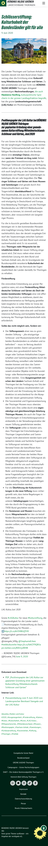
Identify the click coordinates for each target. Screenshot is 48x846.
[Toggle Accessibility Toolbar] (44, 828)
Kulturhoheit (14, 720)
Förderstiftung (29, 717)
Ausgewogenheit (15, 717)
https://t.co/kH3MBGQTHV (16, 631)
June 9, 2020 (22, 656)
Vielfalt (15, 734)
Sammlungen (36, 727)
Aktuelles (5, 714)
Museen (37, 724)
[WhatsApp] (12, 783)
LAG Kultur (32, 720)
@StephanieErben (27, 641)
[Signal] (18, 783)
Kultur (4, 720)
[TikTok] (29, 783)
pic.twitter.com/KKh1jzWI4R (14, 647)
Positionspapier (8, 727)
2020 (4, 717)
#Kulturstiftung (35, 617)
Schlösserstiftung (9, 730)
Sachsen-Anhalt (22, 727)
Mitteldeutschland (25, 724)
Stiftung (33, 730)
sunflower (20, 833)
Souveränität (23, 730)
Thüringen (6, 734)
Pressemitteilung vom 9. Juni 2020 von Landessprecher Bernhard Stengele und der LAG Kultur (24, 701)
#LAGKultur (13, 617)
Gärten (39, 717)
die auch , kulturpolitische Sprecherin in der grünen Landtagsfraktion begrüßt (23, 95)
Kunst (23, 720)
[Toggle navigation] (44, 3)
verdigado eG (17, 836)
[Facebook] (35, 783)
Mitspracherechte (9, 724)
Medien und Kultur (16, 714)
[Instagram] (24, 783)
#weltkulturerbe (9, 644)
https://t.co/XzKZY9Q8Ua (29, 644)
